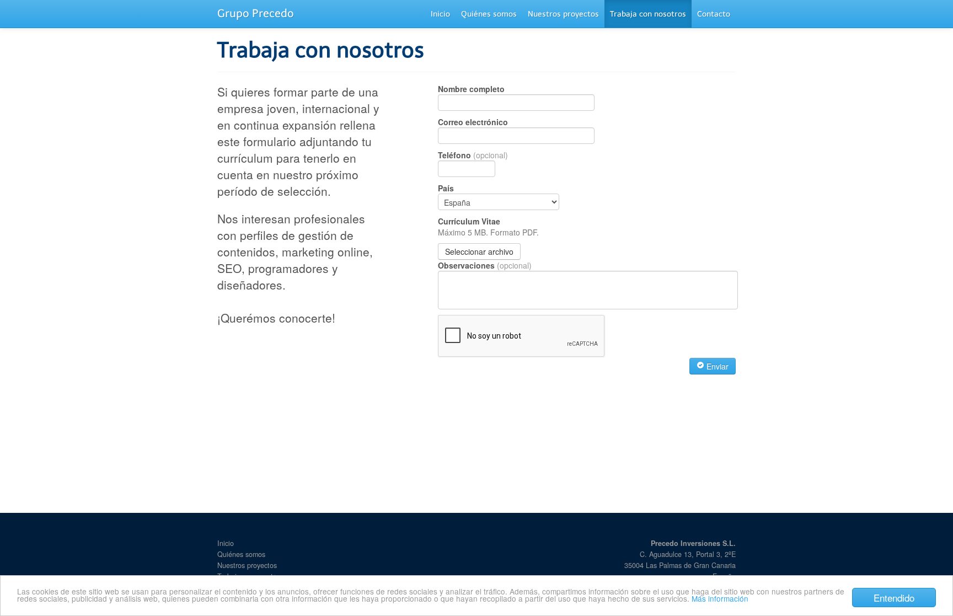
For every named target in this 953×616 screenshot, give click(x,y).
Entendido (894, 597)
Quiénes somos (489, 14)
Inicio (440, 14)
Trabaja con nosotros (648, 14)
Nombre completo (471, 88)
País (446, 188)
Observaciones (485, 265)
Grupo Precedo (255, 13)
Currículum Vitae (488, 227)
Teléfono (473, 154)
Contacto (713, 14)
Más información (720, 598)
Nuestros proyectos (563, 14)
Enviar (716, 366)
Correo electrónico (473, 121)
